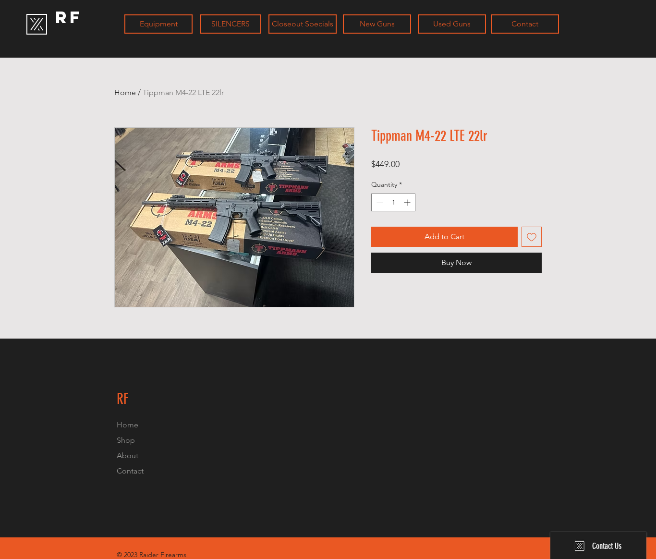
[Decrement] (379, 202)
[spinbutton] (393, 202)
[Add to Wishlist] (532, 237)
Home (125, 92)
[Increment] (408, 202)
